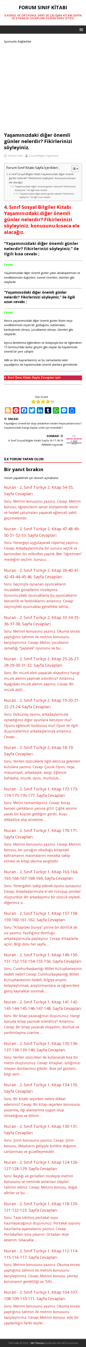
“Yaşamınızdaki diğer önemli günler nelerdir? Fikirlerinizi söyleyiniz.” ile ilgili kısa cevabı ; (45, 188)
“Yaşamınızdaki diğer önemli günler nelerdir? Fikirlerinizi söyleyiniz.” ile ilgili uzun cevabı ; (47, 195)
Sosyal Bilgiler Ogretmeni (44, 155)
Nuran (10, 487)
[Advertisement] (43, 87)
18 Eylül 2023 (15, 155)
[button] (80, 29)
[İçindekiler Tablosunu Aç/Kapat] (73, 168)
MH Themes (37, 1343)
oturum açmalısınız (46, 478)
